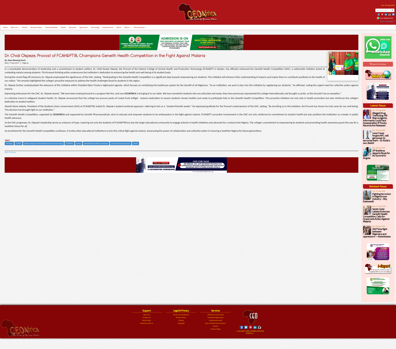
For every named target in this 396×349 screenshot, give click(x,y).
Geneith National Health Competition (96, 143)
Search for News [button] (379, 64)
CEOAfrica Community (215, 315)
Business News (36, 27)
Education (72, 27)
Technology (95, 27)
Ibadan (78, 143)
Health (63, 27)
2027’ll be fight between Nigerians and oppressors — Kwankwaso (377, 232)
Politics (25, 27)
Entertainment (107, 27)
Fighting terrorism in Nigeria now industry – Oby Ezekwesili (377, 197)
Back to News (10, 152)
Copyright (181, 323)
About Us (14, 27)
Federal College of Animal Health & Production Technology (43, 143)
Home (5, 27)
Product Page (215, 329)
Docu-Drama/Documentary (215, 323)
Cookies (181, 320)
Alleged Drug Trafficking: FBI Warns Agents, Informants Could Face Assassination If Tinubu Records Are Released (375, 119)
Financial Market (51, 27)
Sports (118, 27)
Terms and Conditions (181, 315)
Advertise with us (146, 323)
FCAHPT (18, 143)
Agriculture (83, 27)
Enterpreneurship (215, 320)
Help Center (146, 320)
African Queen (139, 27)
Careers (215, 326)
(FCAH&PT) (69, 143)
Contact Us (147, 317)
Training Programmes (215, 317)
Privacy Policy (181, 317)
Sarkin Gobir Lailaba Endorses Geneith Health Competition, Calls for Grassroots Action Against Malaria (376, 215)
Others (127, 27)
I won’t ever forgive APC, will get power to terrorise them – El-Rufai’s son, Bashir (376, 137)
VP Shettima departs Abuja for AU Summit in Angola (376, 154)
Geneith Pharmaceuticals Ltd (120, 143)
